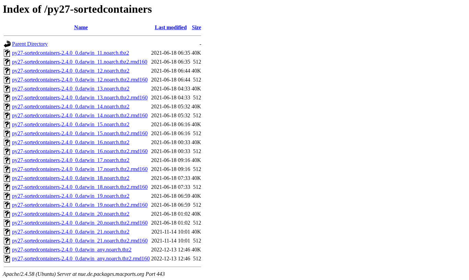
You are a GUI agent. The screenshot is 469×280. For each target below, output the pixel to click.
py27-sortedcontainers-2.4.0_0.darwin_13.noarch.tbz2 (70, 88)
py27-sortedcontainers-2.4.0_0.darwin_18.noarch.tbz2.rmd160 (80, 187)
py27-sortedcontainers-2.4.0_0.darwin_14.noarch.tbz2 (70, 106)
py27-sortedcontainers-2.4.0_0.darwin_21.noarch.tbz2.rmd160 (80, 241)
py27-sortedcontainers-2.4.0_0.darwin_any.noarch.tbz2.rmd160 (81, 258)
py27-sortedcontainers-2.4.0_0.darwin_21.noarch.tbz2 (70, 232)
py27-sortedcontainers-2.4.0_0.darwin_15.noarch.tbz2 (70, 124)
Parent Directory (30, 44)
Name (81, 27)
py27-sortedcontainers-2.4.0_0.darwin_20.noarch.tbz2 (70, 214)
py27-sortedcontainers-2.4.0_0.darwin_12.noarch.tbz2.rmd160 (80, 80)
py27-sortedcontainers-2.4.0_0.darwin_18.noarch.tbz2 (70, 178)
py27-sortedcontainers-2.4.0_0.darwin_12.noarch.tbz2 (70, 71)
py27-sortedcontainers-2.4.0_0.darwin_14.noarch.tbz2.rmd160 (80, 115)
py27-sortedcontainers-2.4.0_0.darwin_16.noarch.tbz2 (70, 142)
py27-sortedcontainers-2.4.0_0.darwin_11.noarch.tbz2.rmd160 (79, 62)
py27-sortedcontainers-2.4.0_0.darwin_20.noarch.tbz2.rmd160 (80, 223)
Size (196, 27)
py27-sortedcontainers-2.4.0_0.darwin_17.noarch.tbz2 (70, 160)
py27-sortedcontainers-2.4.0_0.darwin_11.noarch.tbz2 (70, 53)
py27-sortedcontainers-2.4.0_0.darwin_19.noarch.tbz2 (70, 196)
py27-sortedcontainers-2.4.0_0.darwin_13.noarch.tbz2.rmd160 (80, 97)
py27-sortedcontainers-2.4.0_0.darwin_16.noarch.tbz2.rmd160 (80, 151)
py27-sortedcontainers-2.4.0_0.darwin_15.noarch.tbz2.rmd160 (80, 133)
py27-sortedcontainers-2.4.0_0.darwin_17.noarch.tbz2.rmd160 (80, 169)
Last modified (171, 27)
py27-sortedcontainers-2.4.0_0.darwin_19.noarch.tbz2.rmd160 (80, 205)
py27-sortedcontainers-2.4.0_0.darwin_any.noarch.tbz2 (71, 249)
